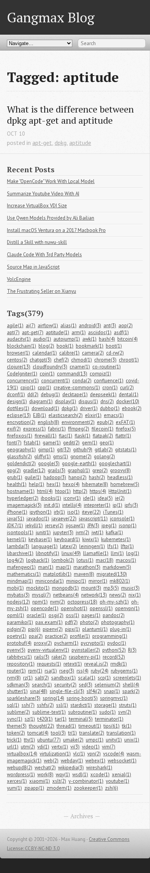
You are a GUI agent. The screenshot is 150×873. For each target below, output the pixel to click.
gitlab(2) (104, 449)
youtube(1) (117, 781)
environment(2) (78, 422)
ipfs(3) (131, 505)
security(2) (65, 684)
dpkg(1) (70, 408)
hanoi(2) (77, 477)
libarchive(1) (20, 553)
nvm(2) (57, 602)
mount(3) (91, 588)
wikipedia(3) (71, 767)
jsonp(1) (128, 525)
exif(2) (14, 429)
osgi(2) (55, 615)
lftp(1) (127, 546)
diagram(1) (41, 401)
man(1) (45, 567)
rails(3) (41, 657)
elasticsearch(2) (65, 415)
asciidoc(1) (100, 332)
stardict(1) (81, 705)
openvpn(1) (127, 608)
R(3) (132, 650)
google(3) (49, 463)
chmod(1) (81, 360)
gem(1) (89, 442)
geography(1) (21, 449)
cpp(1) (44, 387)
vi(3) (75, 746)
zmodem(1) (59, 788)
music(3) (130, 588)
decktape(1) (75, 394)
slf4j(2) (94, 691)
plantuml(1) (95, 629)
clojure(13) (18, 366)
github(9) (82, 449)
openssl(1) (101, 608)
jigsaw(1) (75, 525)
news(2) (117, 595)
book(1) (65, 346)
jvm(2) (82, 532)
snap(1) (112, 691)
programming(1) (109, 636)
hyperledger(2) (22, 498)
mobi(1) (15, 588)
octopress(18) (82, 602)
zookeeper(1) (88, 788)
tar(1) (61, 719)
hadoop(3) (54, 477)
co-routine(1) (106, 366)
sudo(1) (107, 712)
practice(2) (56, 636)
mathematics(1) (24, 574)
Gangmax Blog (51, 17)
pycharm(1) (66, 643)
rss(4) (82, 671)
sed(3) (85, 684)
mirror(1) (97, 581)
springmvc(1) (114, 698)
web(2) (51, 760)
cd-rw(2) (115, 353)
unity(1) (114, 740)
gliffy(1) (42, 456)
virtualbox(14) (22, 753)
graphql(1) (79, 470)
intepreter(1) (97, 505)
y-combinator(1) (85, 781)
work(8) (45, 774)
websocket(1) (122, 760)
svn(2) (124, 712)
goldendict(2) (21, 463)
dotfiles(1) (18, 408)
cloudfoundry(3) (50, 366)
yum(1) (14, 788)
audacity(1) (19, 339)
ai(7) (30, 325)
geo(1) (107, 442)
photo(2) (89, 622)
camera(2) (93, 353)
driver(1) (89, 408)
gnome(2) (81, 456)
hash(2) (97, 477)
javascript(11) (93, 518)
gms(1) (60, 456)
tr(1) (72, 733)
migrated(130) (112, 574)
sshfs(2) (45, 705)
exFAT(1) (125, 422)
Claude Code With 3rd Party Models (44, 254)
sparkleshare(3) (23, 698)
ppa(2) (36, 636)
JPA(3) (93, 525)
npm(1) (40, 602)
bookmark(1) (89, 346)
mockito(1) (38, 588)
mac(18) (104, 560)
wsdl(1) (80, 774)
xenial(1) (121, 774)
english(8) (48, 422)
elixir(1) (93, 415)
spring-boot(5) (82, 698)
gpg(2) (14, 470)
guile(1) (33, 477)
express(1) (34, 429)
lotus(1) (85, 560)
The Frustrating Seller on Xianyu (41, 291)
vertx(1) (60, 746)
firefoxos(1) (19, 435)
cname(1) (80, 366)
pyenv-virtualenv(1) (48, 650)
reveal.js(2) (96, 664)
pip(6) (34, 629)
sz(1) (30, 719)
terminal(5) (81, 719)
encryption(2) (21, 422)
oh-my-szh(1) (114, 602)
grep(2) (100, 470)
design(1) (17, 401)
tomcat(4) (37, 733)
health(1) (17, 484)
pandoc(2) (114, 615)
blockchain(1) (21, 346)
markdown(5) (117, 567)
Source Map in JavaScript (33, 267)
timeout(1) (89, 726)
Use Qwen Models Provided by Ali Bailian (50, 218)
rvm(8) (14, 678)
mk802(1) (120, 581)
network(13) (94, 595)
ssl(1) (62, 705)
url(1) (12, 746)
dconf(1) (16, 394)
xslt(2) (59, 781)
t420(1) (45, 719)
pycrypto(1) (93, 643)
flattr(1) (123, 435)
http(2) (80, 491)
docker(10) (127, 401)
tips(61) (111, 726)
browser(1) (18, 353)
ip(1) (117, 505)
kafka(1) (114, 532)
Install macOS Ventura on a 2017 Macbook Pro (56, 230)
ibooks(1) (51, 498)
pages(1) (91, 615)
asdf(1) (121, 332)
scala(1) (86, 678)
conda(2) (82, 380)
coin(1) (47, 373)
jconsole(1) (122, 518)
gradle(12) (34, 470)
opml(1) (15, 615)
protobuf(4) (19, 643)
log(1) (132, 553)
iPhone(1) (17, 512)
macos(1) (126, 560)
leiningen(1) (92, 546)
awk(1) (89, 339)
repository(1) (21, 664)
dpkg (61, 142)
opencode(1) (44, 608)
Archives (81, 816)
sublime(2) (18, 712)
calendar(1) (44, 353)
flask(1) (82, 435)
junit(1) (43, 532)
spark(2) (131, 691)
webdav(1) (72, 760)
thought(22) (41, 726)
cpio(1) (27, 387)
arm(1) (79, 332)
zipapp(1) (34, 788)
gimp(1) (46, 449)
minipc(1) (76, 581)
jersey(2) (54, 525)
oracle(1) (36, 615)
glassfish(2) (19, 456)
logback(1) (37, 560)
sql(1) (13, 705)
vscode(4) (113, 753)
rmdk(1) (118, 664)
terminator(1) (109, 719)
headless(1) (120, 477)
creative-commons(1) (76, 387)
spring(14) (53, 698)
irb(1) (59, 512)
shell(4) (131, 684)
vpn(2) (94, 753)
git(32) (64, 449)
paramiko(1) (20, 622)
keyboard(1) (67, 539)
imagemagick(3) (24, 505)
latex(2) (68, 546)
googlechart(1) (115, 463)
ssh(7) (28, 705)
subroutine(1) (82, 712)
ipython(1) (41, 512)
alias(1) (68, 325)
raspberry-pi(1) (84, 657)
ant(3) (109, 325)
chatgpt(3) (41, 360)
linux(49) (71, 553)
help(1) (36, 484)
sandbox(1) (63, 678)
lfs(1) (112, 546)
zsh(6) (111, 788)
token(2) (16, 733)
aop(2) (125, 325)
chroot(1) (129, 360)
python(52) (114, 650)
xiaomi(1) (39, 781)
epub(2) (105, 422)
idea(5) (105, 498)
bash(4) (107, 339)
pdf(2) (71, 622)
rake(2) (59, 657)
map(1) (63, 567)
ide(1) (89, 498)
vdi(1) (43, 746)
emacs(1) (114, 415)
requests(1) (49, 664)
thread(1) (66, 726)
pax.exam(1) (49, 622)
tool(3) (58, 733)
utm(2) (28, 746)
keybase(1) (40, 539)
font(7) (14, 442)
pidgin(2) (16, 629)
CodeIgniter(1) (22, 373)
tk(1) (127, 726)
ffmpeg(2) (78, 429)
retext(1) (72, 664)
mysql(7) (41, 595)
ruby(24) (99, 671)
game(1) (52, 442)
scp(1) (104, 678)
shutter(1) (17, 691)
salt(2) (42, 678)
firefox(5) (126, 429)
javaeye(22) (64, 518)
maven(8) (84, 574)
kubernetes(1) (116, 539)
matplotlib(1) (57, 574)
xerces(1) (17, 781)
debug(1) (50, 394)
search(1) (42, 684)
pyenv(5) (16, 650)
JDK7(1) (15, 525)
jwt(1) (97, 532)
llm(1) (117, 553)
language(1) (45, 546)
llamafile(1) (95, 553)
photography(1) (118, 622)
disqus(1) (88, 401)
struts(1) (128, 705)
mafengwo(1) (21, 567)
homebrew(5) (124, 484)
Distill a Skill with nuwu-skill (37, 242)
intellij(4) (72, 505)
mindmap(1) (20, 581)
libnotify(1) (47, 553)
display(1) (65, 401)
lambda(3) (18, 546)
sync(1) (14, 719)
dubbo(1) (110, 408)
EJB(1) (39, 415)
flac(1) (65, 435)
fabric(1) (57, 429)
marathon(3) (86, 567)
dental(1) (128, 394)
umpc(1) (94, 740)
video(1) (91, 746)
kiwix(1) (90, 539)
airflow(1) (48, 325)
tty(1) (29, 740)
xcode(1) (100, 774)
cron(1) (110, 387)
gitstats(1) (126, 449)
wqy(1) (63, 774)
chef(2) (61, 360)
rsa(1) (51, 671)
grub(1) (14, 477)
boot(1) (114, 346)
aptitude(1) (57, 332)
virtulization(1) (55, 753)
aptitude (80, 142)
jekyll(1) (34, 525)
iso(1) (73, 512)
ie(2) (120, 498)
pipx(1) (72, 629)
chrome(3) (105, 360)
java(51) (15, 518)
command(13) (72, 373)
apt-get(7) (32, 332)
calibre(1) (69, 353)
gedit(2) (71, 442)
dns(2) (107, 401)
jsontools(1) (20, 532)
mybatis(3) (18, 595)
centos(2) (17, 360)
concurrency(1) (23, 380)
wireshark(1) (99, 767)
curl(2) (127, 387)
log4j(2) (15, 560)
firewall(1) (46, 435)
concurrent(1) (55, 380)
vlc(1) (79, 753)
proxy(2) (43, 643)
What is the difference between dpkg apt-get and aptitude (71, 115)
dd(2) (32, 394)
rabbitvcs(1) (19, 657)
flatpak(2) (103, 435)
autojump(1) (66, 339)
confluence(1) (108, 380)
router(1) (16, 671)
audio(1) (42, 339)
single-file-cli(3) (67, 691)
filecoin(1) (102, 429)
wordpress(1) (21, 774)
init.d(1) (52, 505)
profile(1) (80, 636)
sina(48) (38, 691)
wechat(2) (45, 767)
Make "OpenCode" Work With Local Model (51, 181)
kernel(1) (16, 539)
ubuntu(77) (49, 740)
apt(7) (13, 332)
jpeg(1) (109, 525)
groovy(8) (120, 470)
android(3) (90, 325)
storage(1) (105, 705)
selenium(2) (107, 684)
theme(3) (17, 726)
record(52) (114, 657)
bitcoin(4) (127, 339)
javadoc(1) (38, 518)
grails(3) (56, 470)
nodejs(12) (18, 602)
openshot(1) (74, 608)
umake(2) (73, 740)
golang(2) (104, 456)
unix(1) (131, 740)
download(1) (45, 408)
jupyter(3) (63, 532)
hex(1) (53, 484)
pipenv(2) (53, 629)
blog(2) (46, 346)
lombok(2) (63, 560)
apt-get (42, 142)
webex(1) (95, 760)
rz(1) (28, 678)
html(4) (45, 491)
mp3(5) (111, 588)
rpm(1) (35, 671)
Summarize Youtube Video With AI (43, 193)
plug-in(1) (120, 629)
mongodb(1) (65, 588)
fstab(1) (32, 442)
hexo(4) (71, 484)
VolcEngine (19, 279)
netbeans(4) (66, 595)
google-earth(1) (79, 463)
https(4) (98, 491)
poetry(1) (17, 636)
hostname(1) (21, 491)
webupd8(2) (19, 767)
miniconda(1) (49, 581)
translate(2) (91, 733)
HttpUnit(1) (120, 491)
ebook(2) (132, 408)
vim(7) (108, 746)
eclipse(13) (19, 415)
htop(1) (63, 491)
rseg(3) (66, 671)
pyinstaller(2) (86, 650)
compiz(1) (100, 373)
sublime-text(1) (49, 712)
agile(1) (15, 325)
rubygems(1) (124, 671)
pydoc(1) (116, 643)
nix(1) (134, 595)
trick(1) (14, 740)
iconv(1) (72, 498)
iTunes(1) (113, 512)
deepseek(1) (103, 394)
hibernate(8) (95, 484)
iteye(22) (91, 512)
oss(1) (72, 615)
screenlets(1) (127, 678)
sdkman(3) (18, 684)
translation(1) (121, 733)
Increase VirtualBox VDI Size (37, 205)
